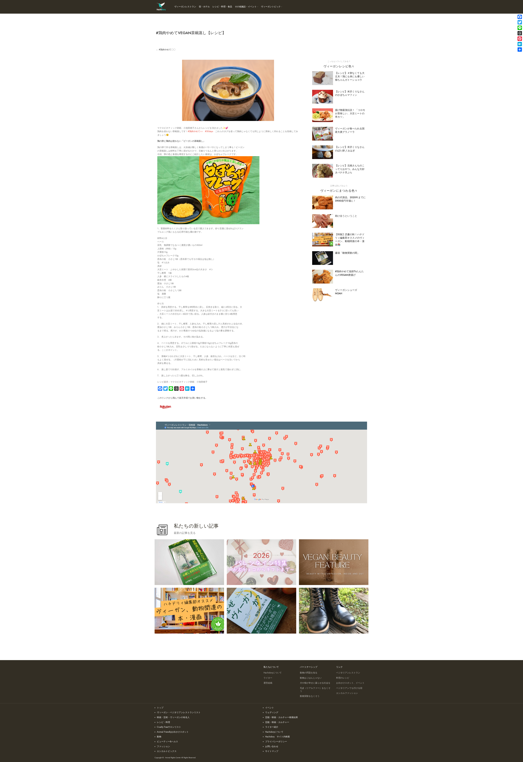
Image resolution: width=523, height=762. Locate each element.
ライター (268, 677)
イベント (269, 707)
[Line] (519, 27)
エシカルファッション (347, 693)
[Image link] (165, 406)
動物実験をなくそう (310, 696)
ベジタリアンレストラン (348, 672)
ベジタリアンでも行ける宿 (349, 688)
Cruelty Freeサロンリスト (169, 727)
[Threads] (519, 33)
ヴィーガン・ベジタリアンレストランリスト (178, 712)
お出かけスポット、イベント (350, 682)
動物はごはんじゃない (311, 677)
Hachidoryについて (273, 672)
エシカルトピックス (167, 751)
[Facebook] (519, 17)
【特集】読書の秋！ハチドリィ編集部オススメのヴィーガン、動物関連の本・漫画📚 (349, 239)
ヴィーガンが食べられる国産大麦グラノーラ (349, 130)
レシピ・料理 (163, 722)
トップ (160, 707)
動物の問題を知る (308, 672)
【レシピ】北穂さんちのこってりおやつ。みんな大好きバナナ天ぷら (349, 169)
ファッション (163, 746)
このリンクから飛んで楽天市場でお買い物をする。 (182, 397)
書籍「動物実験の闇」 (347, 253)
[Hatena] (519, 44)
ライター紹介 (271, 727)
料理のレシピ (342, 677)
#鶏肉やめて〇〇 (167, 49)
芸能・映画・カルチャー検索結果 (281, 717)
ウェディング (271, 712)
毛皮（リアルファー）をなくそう (315, 690)
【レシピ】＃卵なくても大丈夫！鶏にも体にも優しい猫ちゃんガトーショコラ (349, 76)
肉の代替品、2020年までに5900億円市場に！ (350, 199)
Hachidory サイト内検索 (277, 736)
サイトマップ (271, 751)
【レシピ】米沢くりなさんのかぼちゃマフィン (349, 93)
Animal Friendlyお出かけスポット (173, 731)
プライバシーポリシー (276, 741)
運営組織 (268, 682)
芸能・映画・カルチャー (277, 722)
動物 (159, 736)
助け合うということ (346, 216)
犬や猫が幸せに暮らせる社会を (315, 682)
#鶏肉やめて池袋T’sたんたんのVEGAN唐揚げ (349, 273)
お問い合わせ (271, 746)
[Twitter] (519, 22)
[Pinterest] (519, 38)
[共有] (519, 49)
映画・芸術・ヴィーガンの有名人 (173, 717)
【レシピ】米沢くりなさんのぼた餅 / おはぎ (349, 148)
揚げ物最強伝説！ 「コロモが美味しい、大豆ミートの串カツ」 (350, 113)
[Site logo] (161, 6)
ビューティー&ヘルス (167, 741)
